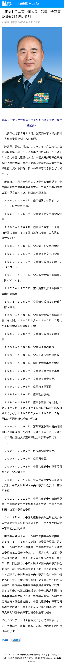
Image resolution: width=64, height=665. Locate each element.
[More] (16, 640)
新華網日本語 (28, 4)
